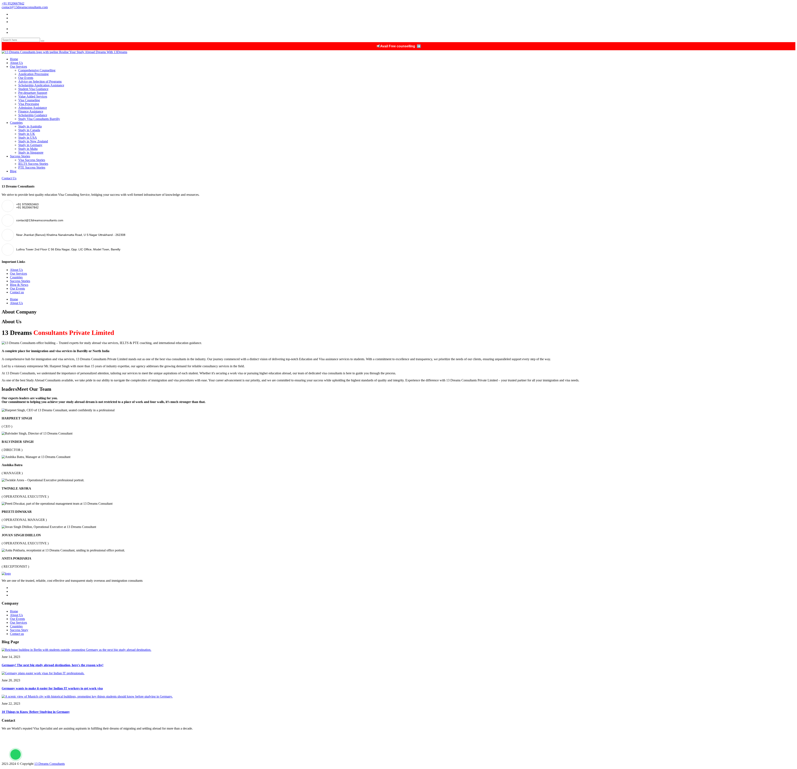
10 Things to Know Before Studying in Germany (36, 712)
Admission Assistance (32, 107)
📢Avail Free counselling (398, 46)
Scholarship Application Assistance (41, 85)
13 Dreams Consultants (49, 763)
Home (14, 59)
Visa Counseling (29, 100)
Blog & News (19, 285)
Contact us (17, 292)
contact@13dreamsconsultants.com (25, 7)
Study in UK (26, 134)
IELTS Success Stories (33, 163)
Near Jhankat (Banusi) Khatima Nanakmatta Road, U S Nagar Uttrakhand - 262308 (57, 751)
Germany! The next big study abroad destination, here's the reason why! (52, 665)
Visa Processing (28, 104)
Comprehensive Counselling (36, 70)
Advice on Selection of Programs (40, 81)
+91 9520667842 (13, 3)
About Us (16, 63)
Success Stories (20, 156)
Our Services (18, 66)
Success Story (19, 630)
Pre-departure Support (32, 92)
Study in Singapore (30, 152)
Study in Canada (29, 130)
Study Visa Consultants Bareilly (39, 119)
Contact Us (9, 178)
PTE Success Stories (31, 167)
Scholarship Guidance (32, 115)
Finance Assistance (30, 111)
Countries (16, 122)
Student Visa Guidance (33, 89)
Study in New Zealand (33, 141)
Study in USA (27, 137)
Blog (13, 171)
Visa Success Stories (31, 160)
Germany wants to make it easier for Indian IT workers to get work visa (52, 688)
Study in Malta (28, 149)
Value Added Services (32, 96)
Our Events (25, 78)
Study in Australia (30, 126)
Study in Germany (30, 145)
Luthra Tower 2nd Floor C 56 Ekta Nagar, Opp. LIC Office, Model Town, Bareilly (56, 756)
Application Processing (33, 74)
